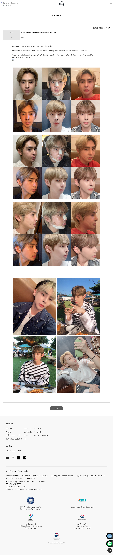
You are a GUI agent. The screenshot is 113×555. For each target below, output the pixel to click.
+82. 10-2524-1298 (18, 487)
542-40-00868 (38, 481)
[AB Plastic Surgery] (61, 3)
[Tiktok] (24, 459)
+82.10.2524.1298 (13, 451)
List (56, 408)
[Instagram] (13, 458)
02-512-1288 (15, 484)
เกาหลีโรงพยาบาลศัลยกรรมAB (17, 471)
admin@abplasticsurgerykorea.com (26, 489)
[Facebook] (18, 459)
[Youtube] (7, 458)
